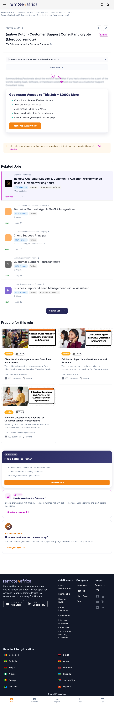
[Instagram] (103, 596)
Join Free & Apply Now (25, 125)
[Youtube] (97, 602)
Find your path (14, 547)
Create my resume (16, 512)
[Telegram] (103, 607)
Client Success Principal (30, 235)
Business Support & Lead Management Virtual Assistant (51, 288)
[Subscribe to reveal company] (50, 44)
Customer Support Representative (37, 261)
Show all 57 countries (57, 694)
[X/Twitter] (103, 602)
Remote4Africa (7, 12)
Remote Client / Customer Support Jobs (53, 12)
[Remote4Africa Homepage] (23, 6)
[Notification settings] (108, 4)
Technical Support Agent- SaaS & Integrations (44, 209)
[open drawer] (4, 4)
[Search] (102, 5)
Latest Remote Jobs (25, 12)
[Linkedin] (97, 607)
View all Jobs (55, 311)
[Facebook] (97, 596)
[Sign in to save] (99, 28)
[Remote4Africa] (17, 583)
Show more (55, 67)
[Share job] (105, 28)
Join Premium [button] (57, 482)
